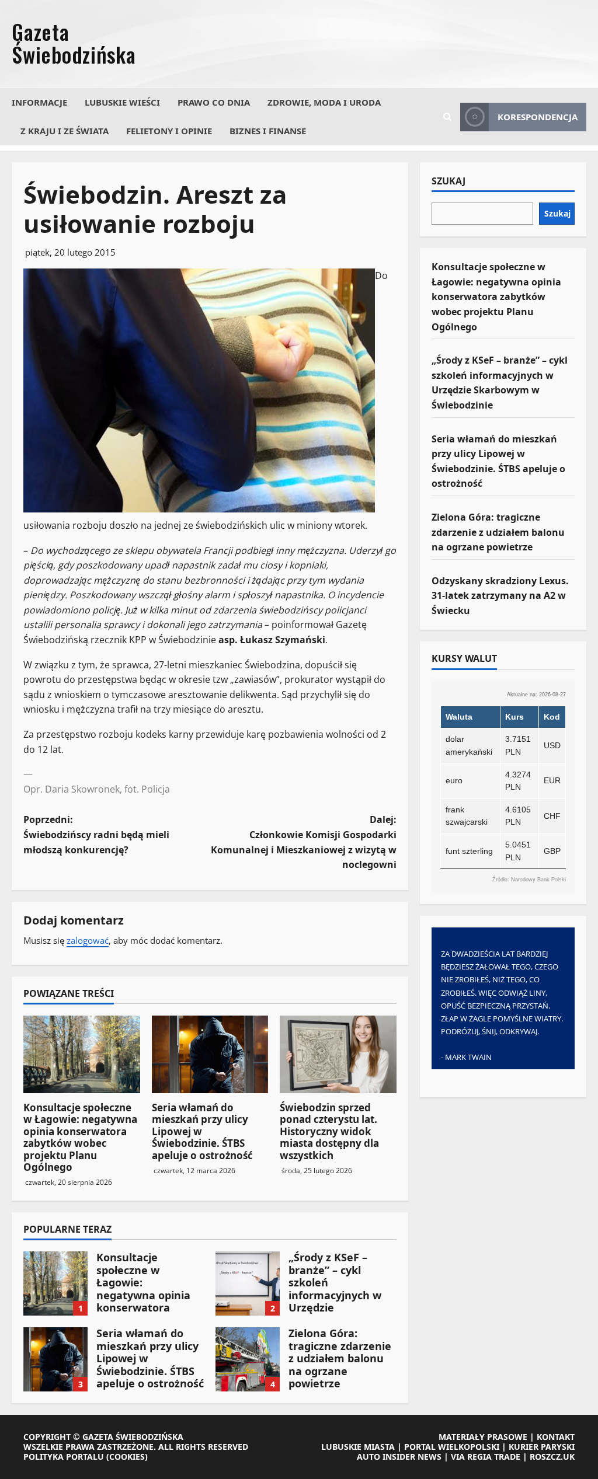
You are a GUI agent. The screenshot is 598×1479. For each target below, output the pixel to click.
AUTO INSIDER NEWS (399, 1456)
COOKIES (127, 1456)
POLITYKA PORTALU (63, 1456)
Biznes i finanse (268, 131)
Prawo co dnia (214, 102)
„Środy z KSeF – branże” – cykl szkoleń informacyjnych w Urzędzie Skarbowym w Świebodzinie (247, 1283)
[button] (447, 117)
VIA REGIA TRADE (485, 1456)
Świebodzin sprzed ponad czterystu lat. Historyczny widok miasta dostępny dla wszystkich (329, 1131)
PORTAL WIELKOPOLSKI (451, 1446)
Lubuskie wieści (122, 102)
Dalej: (303, 842)
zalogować (88, 940)
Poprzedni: (96, 834)
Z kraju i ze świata (64, 131)
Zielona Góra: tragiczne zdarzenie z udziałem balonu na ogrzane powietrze (247, 1359)
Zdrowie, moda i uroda (324, 102)
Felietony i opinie (169, 131)
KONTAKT (556, 1436)
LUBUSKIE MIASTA (358, 1446)
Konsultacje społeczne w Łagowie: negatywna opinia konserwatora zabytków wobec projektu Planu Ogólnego (80, 1137)
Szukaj (448, 181)
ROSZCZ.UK (552, 1456)
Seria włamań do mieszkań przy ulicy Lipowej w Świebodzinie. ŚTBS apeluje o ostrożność (55, 1359)
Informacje (39, 102)
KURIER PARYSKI (542, 1446)
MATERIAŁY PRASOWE (483, 1436)
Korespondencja (538, 117)
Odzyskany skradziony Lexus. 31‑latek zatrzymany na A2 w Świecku (500, 595)
